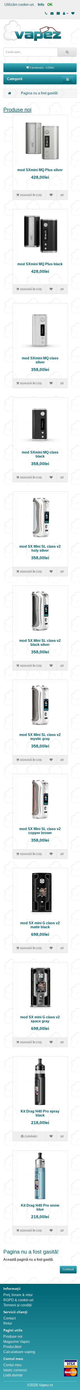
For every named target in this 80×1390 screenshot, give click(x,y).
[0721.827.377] (46, 13)
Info (41, 4)
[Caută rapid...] (67, 52)
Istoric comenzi (15, 1370)
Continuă (68, 1269)
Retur (7, 1323)
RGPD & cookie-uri (18, 1300)
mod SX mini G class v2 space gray (40, 1019)
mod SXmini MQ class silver (40, 360)
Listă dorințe (13, 1375)
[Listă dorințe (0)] (72, 13)
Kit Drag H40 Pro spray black (40, 1113)
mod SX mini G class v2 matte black (40, 925)
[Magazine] (58, 13)
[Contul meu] (65, 13)
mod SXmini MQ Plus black (40, 264)
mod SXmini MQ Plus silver (40, 170)
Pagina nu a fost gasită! (39, 93)
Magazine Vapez (16, 1341)
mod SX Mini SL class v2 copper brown (40, 831)
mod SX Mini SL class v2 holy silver (40, 548)
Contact (9, 1318)
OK (50, 4)
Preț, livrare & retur (18, 1295)
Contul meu (12, 1365)
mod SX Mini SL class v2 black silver (40, 642)
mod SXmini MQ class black (40, 454)
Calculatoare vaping (19, 1352)
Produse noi (17, 110)
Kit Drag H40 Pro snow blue (40, 1207)
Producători (12, 1347)
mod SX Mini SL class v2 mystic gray (40, 737)
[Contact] (52, 13)
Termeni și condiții (17, 1305)
